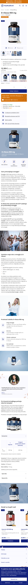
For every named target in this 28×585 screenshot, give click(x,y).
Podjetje (3, 549)
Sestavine (4, 436)
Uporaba (4, 473)
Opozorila (4, 478)
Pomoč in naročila (5, 562)
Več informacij (13, 575)
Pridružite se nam (5, 558)
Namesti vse (14, 579)
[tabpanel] (14, 453)
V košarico (10, 541)
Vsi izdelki (7, 9)
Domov (2, 9)
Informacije (3, 554)
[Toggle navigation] (26, 5)
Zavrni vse (7, 582)
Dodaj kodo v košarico (15, 2)
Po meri (20, 582)
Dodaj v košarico (14, 91)
